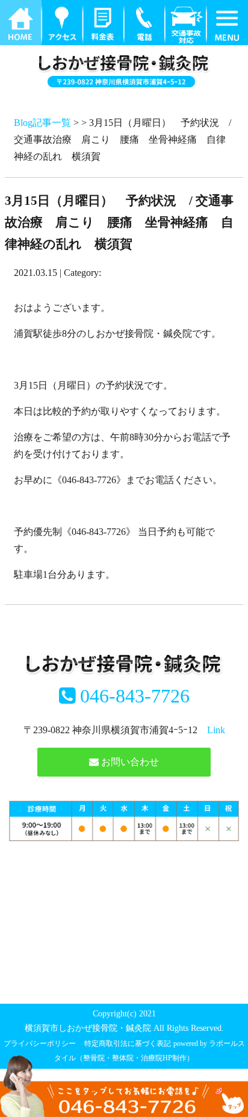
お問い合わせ (129, 762)
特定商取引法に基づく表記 (127, 1043)
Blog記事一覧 (42, 122)
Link (216, 730)
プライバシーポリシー (40, 1043)
